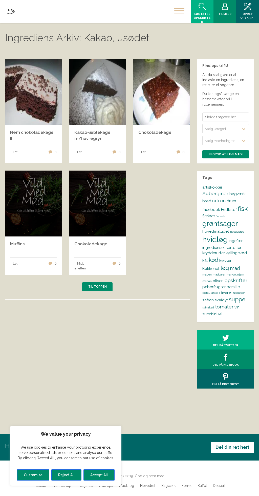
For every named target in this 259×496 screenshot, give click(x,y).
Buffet (202, 486)
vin (237, 307)
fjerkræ (208, 215)
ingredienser (213, 247)
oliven (218, 280)
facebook (211, 209)
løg (225, 268)
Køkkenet (211, 268)
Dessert (219, 486)
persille (233, 286)
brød (206, 200)
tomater (224, 307)
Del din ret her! (232, 447)
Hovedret (147, 486)
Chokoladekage (90, 243)
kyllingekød (236, 252)
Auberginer (215, 193)
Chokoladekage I (156, 132)
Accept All (99, 475)
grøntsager (220, 223)
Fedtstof (229, 209)
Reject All (66, 475)
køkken (225, 260)
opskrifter (236, 280)
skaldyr (221, 300)
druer (231, 200)
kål (205, 260)
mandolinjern (235, 274)
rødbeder (239, 292)
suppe (237, 299)
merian (207, 281)
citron (219, 201)
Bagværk (168, 486)
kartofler (233, 247)
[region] (65, 456)
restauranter (210, 292)
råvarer (225, 292)
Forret (186, 486)
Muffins (17, 243)
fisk (243, 208)
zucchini (209, 313)
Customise (33, 475)
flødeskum (222, 216)
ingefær (236, 240)
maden (207, 274)
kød (213, 259)
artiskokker (212, 187)
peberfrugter (214, 286)
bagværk (237, 193)
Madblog (126, 486)
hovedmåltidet (215, 231)
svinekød (208, 307)
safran (208, 300)
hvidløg (215, 239)
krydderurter (213, 252)
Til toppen (97, 286)
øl (220, 314)
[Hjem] (10, 10)
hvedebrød (237, 231)
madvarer (219, 274)
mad (235, 268)
